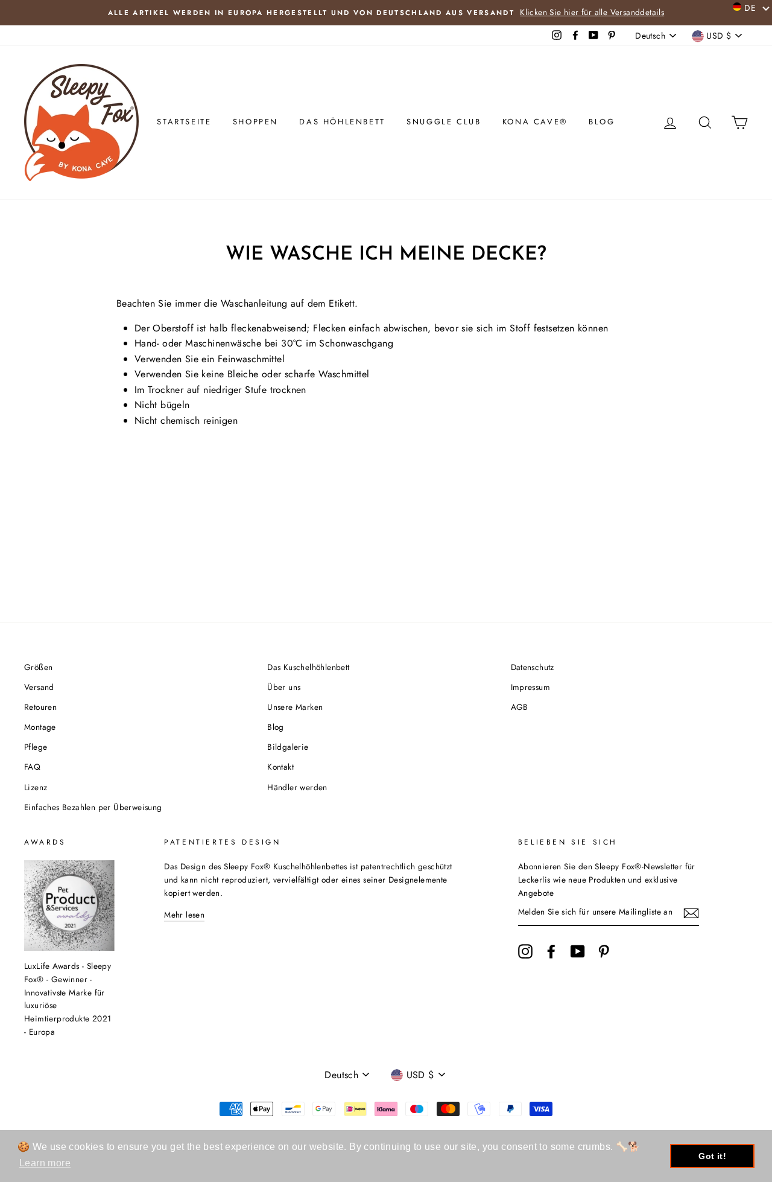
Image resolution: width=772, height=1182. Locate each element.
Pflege (35, 747)
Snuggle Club (444, 121)
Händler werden (297, 787)
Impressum (531, 687)
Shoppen (255, 121)
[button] (751, 7)
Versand (39, 687)
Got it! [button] (712, 1156)
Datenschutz (532, 667)
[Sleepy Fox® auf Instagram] (525, 951)
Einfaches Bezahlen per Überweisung (93, 807)
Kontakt (280, 767)
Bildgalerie (287, 747)
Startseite (184, 121)
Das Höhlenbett (342, 121)
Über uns (283, 687)
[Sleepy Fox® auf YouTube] (578, 951)
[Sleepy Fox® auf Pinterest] (603, 951)
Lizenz (35, 787)
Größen (38, 667)
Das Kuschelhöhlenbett (308, 667)
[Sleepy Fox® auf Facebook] (551, 951)
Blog (602, 121)
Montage (40, 727)
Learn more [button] (45, 1163)
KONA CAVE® (535, 121)
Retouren (40, 707)
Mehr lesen (184, 915)
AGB (519, 707)
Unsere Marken (295, 707)
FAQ (32, 767)
